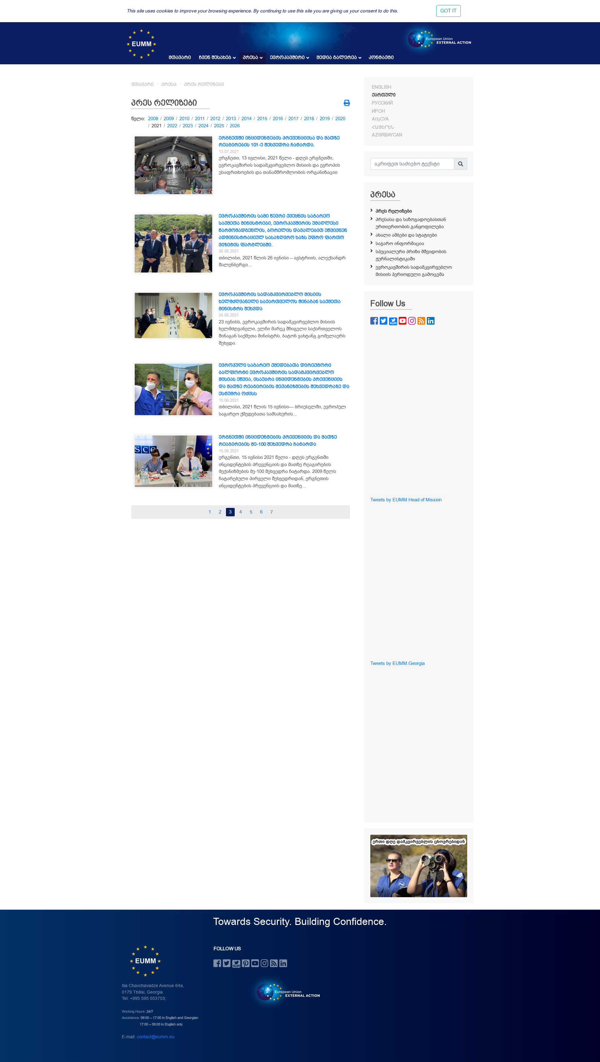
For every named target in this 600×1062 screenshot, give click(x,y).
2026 (235, 126)
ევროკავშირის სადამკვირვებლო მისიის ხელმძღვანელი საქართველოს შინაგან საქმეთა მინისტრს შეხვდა (280, 302)
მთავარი (180, 57)
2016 (278, 119)
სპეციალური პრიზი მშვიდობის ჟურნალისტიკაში (411, 255)
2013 (231, 119)
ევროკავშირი (287, 57)
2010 (184, 119)
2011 (200, 119)
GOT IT (448, 10)
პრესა (250, 57)
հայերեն (383, 127)
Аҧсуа (380, 118)
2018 (309, 119)
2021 (157, 126)
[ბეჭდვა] (347, 104)
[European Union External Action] (285, 992)
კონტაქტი (381, 57)
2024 (203, 126)
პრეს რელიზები (204, 84)
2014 (247, 119)
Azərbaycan (387, 134)
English (381, 87)
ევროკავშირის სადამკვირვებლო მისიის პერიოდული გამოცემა (414, 271)
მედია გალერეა (337, 57)
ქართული (384, 94)
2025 (219, 126)
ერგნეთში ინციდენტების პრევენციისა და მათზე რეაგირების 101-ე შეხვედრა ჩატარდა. (279, 141)
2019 (325, 119)
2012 (215, 119)
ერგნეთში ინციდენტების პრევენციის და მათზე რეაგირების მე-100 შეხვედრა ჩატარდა (278, 440)
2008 (153, 119)
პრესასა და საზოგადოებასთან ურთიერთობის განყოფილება (411, 223)
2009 (169, 119)
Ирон (378, 111)
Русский (382, 103)
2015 (262, 119)
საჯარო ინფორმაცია (400, 243)
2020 (340, 119)
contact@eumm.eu (155, 1037)
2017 (293, 119)
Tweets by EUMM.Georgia (397, 663)
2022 (172, 126)
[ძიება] (460, 164)
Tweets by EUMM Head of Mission (406, 500)
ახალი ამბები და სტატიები (406, 235)
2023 (188, 126)
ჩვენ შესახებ (215, 57)
